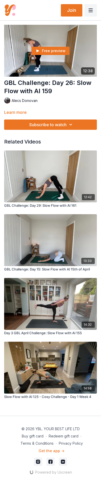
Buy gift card (33, 436)
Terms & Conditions (37, 443)
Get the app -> (51, 451)
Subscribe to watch (48, 124)
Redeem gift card (63, 436)
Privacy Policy (71, 443)
